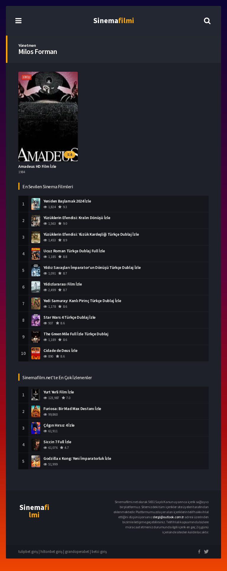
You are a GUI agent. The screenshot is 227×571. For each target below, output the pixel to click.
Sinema (113, 20)
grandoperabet (77, 551)
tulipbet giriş (28, 551)
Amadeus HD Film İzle (37, 166)
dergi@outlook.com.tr (168, 517)
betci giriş (99, 551)
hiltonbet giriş (51, 551)
